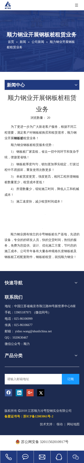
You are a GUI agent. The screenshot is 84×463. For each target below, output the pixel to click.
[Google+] (30, 392)
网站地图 (73, 424)
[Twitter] (40, 392)
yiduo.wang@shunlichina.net (33, 331)
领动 (59, 424)
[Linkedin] (19, 392)
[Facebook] (8, 392)
